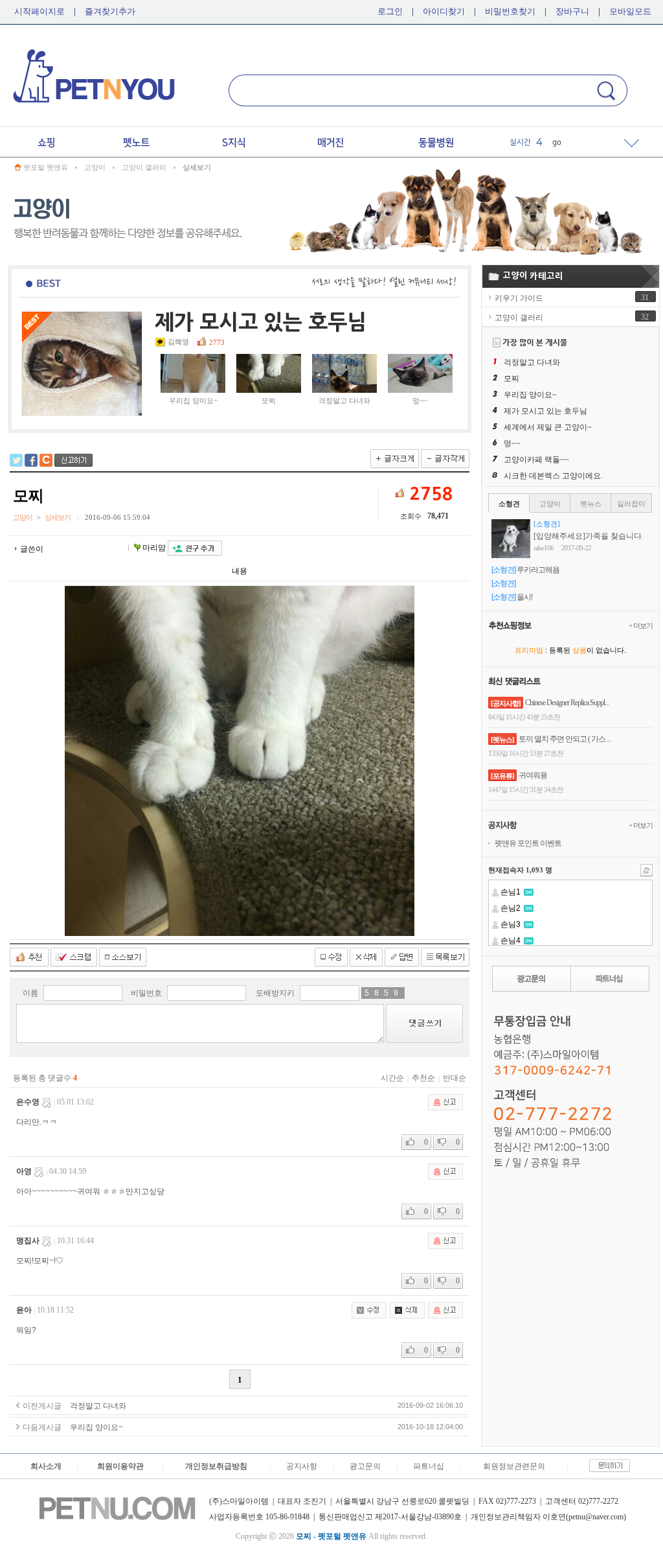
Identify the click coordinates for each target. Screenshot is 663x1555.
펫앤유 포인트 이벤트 (528, 843)
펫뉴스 (590, 504)
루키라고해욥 (538, 569)
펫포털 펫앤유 (45, 167)
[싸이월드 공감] (45, 460)
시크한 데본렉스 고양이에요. (553, 475)
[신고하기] (73, 460)
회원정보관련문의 (514, 1466)
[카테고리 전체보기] (631, 142)
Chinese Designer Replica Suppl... (567, 702)
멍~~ (419, 400)
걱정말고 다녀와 (344, 400)
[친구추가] (195, 548)
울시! (524, 597)
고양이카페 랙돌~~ (536, 459)
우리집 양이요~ (193, 400)
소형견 (509, 504)
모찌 (269, 400)
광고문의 (365, 1466)
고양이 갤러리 (144, 167)
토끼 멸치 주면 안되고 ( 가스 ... (565, 738)
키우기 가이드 (519, 298)
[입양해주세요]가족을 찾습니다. (589, 536)
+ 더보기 (641, 625)
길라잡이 (631, 504)
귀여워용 (533, 775)
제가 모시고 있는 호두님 (545, 410)
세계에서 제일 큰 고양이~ (548, 427)
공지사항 (301, 1466)
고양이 (95, 167)
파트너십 (428, 1466)
